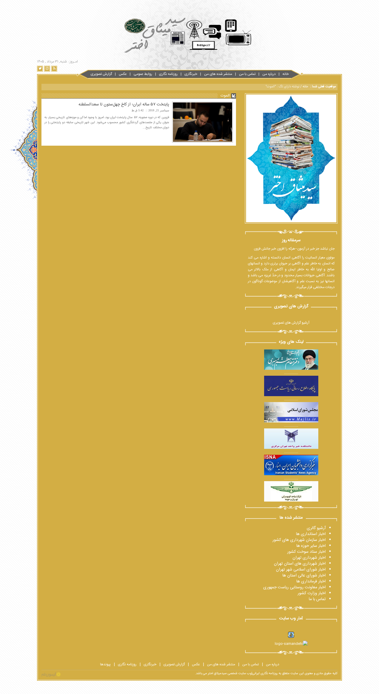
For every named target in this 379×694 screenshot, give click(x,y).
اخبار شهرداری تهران (309, 557)
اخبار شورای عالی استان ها (304, 575)
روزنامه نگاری (168, 74)
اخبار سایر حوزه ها (311, 546)
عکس (123, 74)
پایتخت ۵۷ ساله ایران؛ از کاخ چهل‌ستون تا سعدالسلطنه (123, 104)
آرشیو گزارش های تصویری (291, 323)
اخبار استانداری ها (311, 534)
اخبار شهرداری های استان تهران (300, 563)
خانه (285, 74)
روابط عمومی (143, 74)
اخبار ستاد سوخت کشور (306, 551)
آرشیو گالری (316, 528)
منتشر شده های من (218, 74)
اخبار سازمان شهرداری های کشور (299, 540)
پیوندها (105, 664)
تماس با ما (317, 599)
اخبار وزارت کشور (312, 593)
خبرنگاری (190, 74)
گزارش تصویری (101, 74)
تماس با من (247, 74)
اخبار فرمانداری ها (311, 581)
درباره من (269, 74)
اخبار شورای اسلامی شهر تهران (301, 569)
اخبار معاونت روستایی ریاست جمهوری (294, 587)
